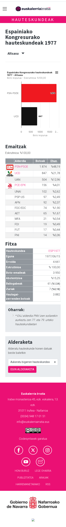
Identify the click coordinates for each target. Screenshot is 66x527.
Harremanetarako (28, 484)
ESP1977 (54, 251)
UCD (17, 173)
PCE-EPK (20, 185)
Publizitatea (25, 477)
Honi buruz (22, 470)
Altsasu (14, 53)
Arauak (44, 477)
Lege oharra (43, 470)
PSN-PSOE (21, 166)
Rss (48, 484)
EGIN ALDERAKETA (22, 369)
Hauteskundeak (33, 19)
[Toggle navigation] (5, 9)
